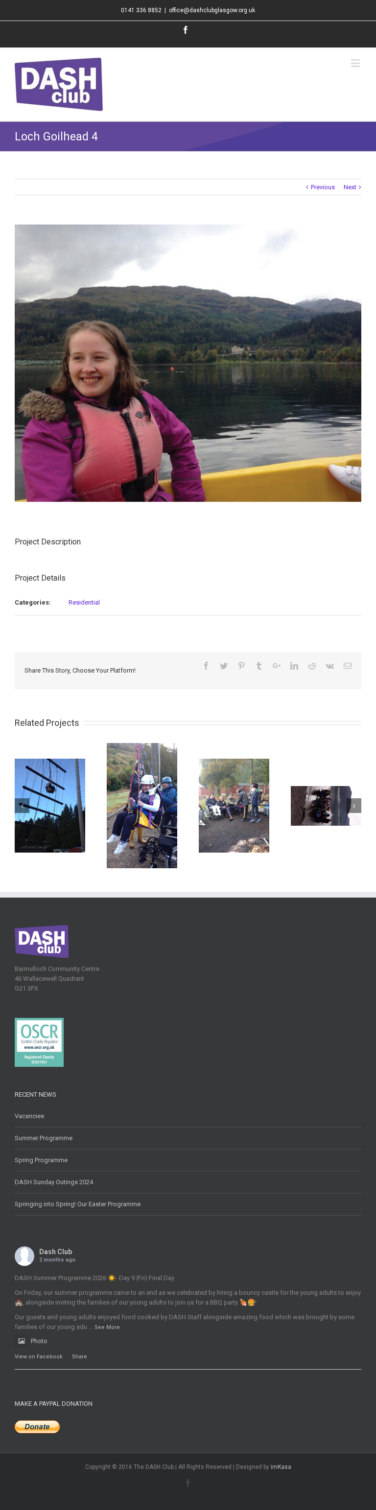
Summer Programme (43, 1138)
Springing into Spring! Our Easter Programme (78, 1204)
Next (350, 187)
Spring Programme (41, 1160)
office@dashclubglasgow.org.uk (212, 10)
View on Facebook (39, 1356)
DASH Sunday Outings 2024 (54, 1182)
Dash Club (55, 1252)
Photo (39, 1341)
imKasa (281, 1467)
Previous (323, 187)
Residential (84, 602)
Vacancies (29, 1116)
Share (79, 1356)
